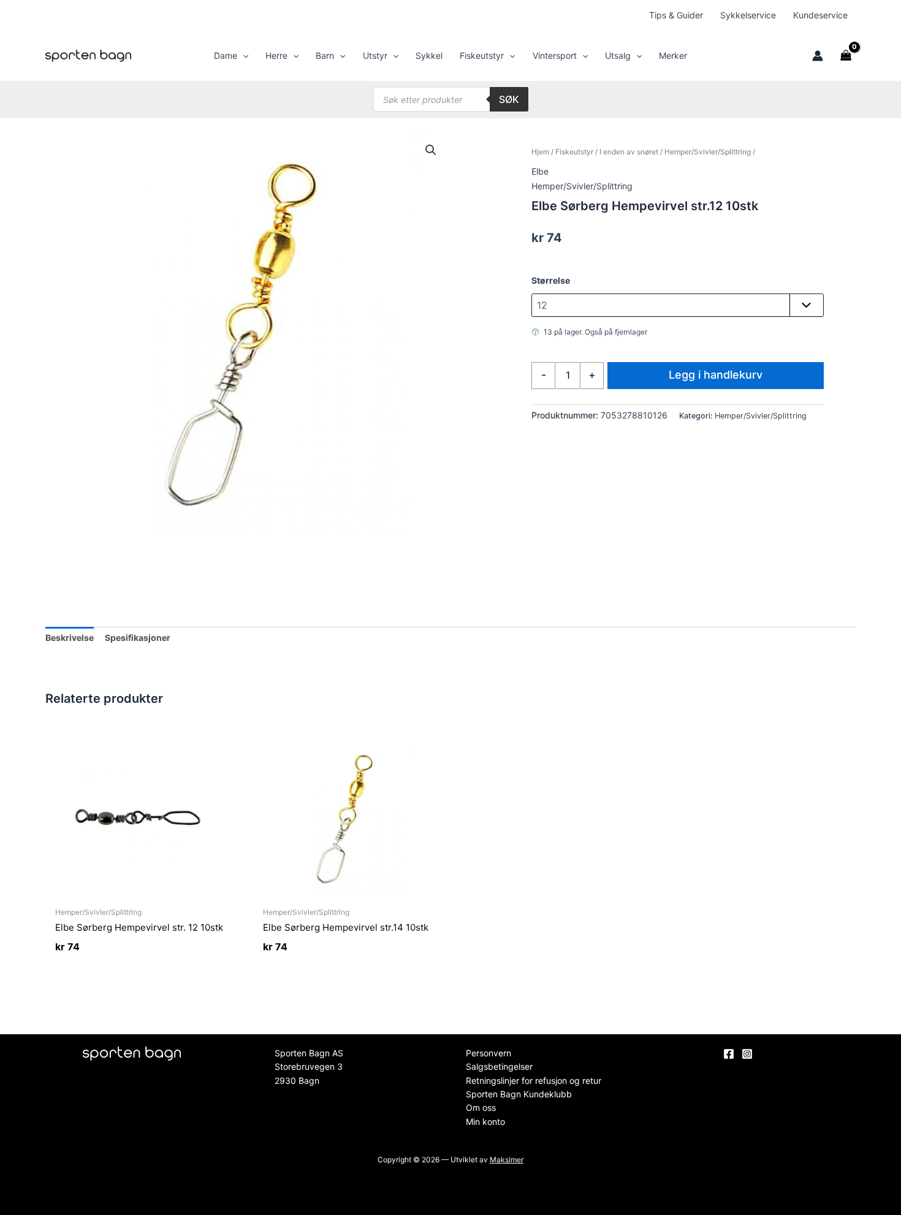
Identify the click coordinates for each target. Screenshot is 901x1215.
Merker (673, 55)
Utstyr (375, 55)
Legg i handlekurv (715, 374)
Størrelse (550, 280)
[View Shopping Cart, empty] (845, 56)
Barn (325, 55)
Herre (276, 55)
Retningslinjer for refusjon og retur (533, 1080)
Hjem (540, 151)
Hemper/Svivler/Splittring (707, 151)
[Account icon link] (817, 55)
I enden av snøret (628, 151)
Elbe (540, 171)
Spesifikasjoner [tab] (137, 637)
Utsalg (618, 55)
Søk (509, 99)
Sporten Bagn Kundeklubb (519, 1094)
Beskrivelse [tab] (69, 637)
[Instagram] (747, 1053)
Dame (225, 55)
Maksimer (506, 1159)
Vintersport (555, 55)
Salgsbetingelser (499, 1066)
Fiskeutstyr (482, 55)
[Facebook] (728, 1053)
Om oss (481, 1107)
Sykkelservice (748, 15)
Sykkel (429, 55)
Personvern (488, 1053)
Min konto (485, 1121)
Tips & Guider (676, 15)
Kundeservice (820, 15)
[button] (242, 55)
